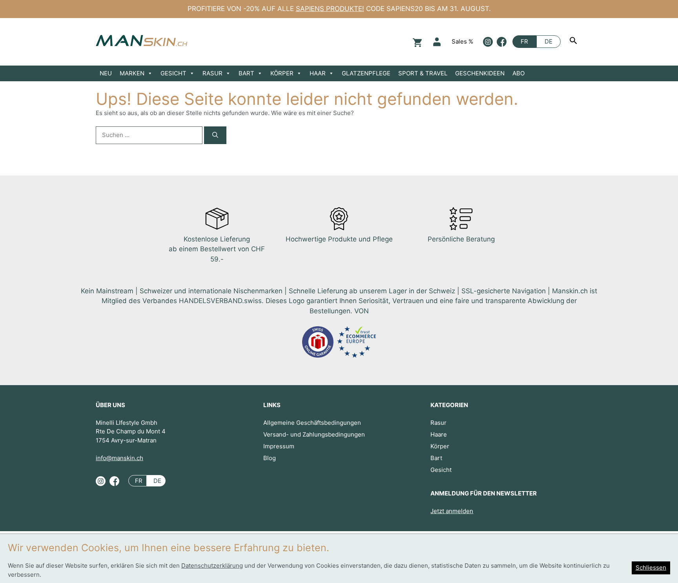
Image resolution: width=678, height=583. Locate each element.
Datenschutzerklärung (212, 565)
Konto (437, 42)
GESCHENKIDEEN (480, 73)
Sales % (462, 41)
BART (246, 73)
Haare (438, 434)
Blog (269, 458)
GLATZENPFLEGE (366, 73)
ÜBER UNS (110, 405)
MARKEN (132, 73)
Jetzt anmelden (451, 511)
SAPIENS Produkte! (330, 9)
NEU (106, 73)
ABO (518, 73)
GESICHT (173, 73)
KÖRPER (281, 73)
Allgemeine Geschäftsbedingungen (312, 422)
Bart (436, 458)
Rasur (438, 422)
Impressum (278, 446)
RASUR (212, 73)
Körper (439, 446)
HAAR (318, 73)
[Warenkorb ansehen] (416, 42)
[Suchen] (574, 41)
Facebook (501, 42)
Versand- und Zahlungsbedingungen (314, 434)
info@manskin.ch (119, 458)
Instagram (488, 42)
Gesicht (441, 469)
